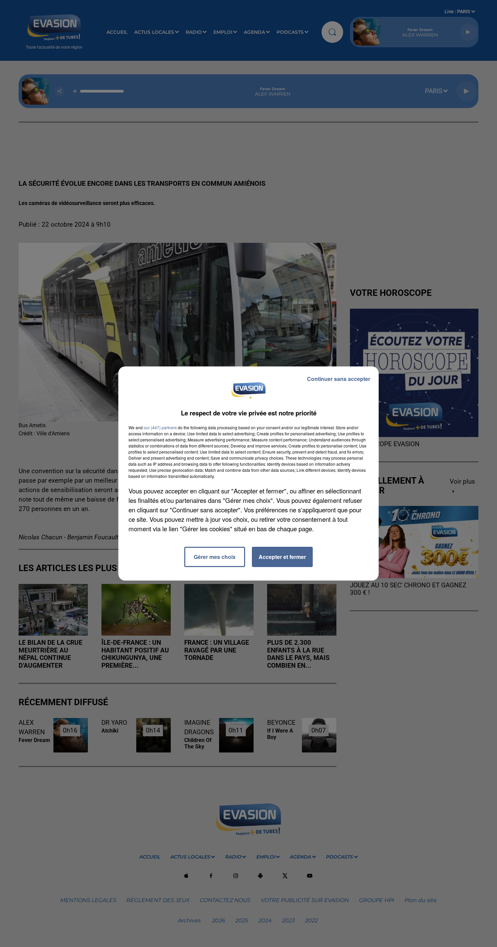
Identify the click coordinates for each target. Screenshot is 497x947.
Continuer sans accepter (338, 379)
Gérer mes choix (215, 557)
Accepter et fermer (282, 557)
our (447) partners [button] (160, 427)
